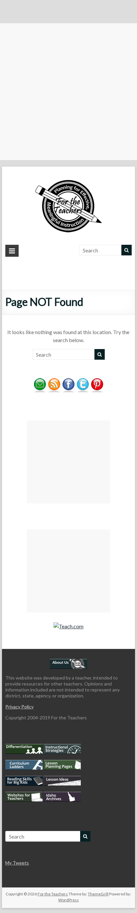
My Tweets (17, 863)
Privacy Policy (19, 706)
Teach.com (71, 626)
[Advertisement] (68, 91)
